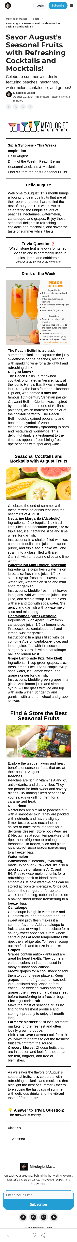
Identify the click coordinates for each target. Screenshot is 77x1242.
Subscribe (58, 5)
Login (40, 5)
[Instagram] (43, 1217)
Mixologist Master (16, 18)
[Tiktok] (23, 1217)
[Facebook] (33, 1217)
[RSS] (54, 1217)
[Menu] (71, 5)
